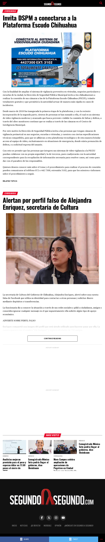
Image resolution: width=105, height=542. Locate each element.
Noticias (24, 525)
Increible (47, 525)
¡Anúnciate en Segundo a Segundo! (79, 525)
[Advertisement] (52, 368)
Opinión (58, 525)
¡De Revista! (35, 525)
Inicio (14, 525)
